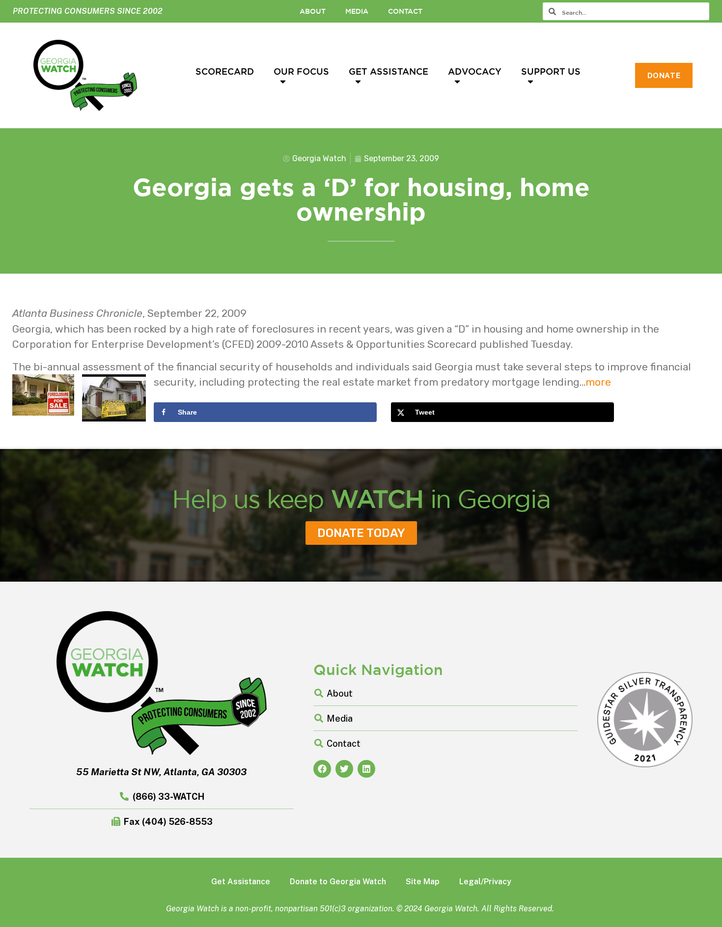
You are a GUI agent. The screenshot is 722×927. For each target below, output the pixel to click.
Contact (405, 11)
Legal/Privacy (485, 881)
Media (356, 11)
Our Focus (301, 71)
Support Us (551, 71)
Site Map (423, 881)
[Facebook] (322, 769)
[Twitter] (344, 769)
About (313, 11)
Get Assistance (388, 71)
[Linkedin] (366, 769)
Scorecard (224, 71)
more (598, 382)
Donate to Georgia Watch (338, 881)
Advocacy (474, 71)
